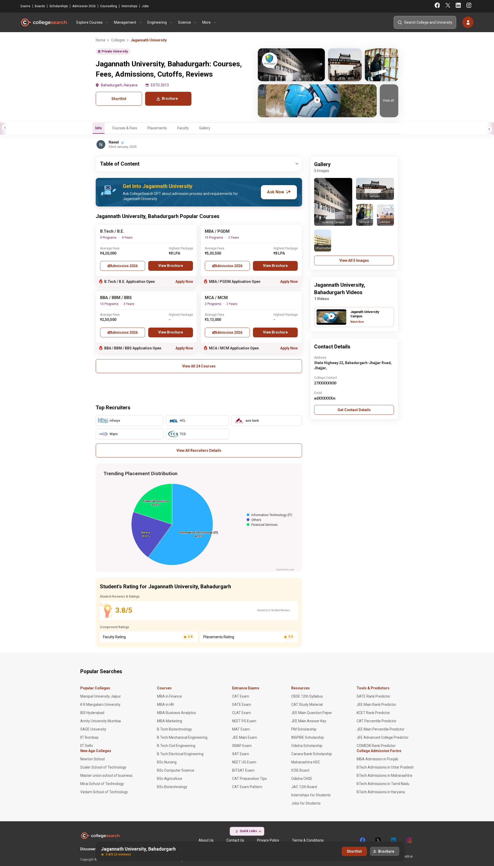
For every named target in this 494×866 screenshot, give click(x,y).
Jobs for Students (306, 803)
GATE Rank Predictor (373, 696)
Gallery (204, 128)
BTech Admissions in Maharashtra (384, 775)
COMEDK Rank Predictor (376, 746)
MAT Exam (241, 729)
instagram (408, 840)
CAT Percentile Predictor (376, 721)
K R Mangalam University (100, 704)
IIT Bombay (89, 737)
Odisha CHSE (301, 779)
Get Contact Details (354, 410)
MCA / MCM (216, 297)
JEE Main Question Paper (311, 713)
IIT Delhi (86, 746)
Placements (157, 128)
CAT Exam (240, 696)
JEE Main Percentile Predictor (380, 729)
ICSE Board (300, 770)
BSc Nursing (167, 762)
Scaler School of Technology (103, 767)
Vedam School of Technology (104, 792)
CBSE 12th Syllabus (307, 696)
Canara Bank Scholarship (311, 754)
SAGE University (93, 729)
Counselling (108, 6)
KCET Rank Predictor (373, 713)
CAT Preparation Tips (249, 779)
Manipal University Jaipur (100, 696)
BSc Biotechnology (172, 787)
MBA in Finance (169, 696)
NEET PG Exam (244, 721)
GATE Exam (241, 704)
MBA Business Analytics (176, 713)
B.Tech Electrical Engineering (180, 754)
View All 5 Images (354, 260)
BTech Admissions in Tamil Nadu (383, 784)
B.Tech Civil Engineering (176, 746)
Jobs (145, 6)
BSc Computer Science (175, 770)
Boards (40, 6)
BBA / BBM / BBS (116, 297)
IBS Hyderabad (92, 713)
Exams (25, 6)
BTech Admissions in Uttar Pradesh (385, 767)
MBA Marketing (169, 721)
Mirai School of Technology (102, 784)
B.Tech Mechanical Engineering (182, 737)
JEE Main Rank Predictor (376, 704)
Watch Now (357, 321)
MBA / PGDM (217, 231)
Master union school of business (106, 775)
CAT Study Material (307, 704)
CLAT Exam (241, 713)
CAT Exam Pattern (247, 787)
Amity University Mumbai (100, 721)
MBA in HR (165, 704)
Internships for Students (311, 795)
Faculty (183, 128)
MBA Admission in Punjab (377, 759)
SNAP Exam (242, 746)
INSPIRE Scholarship (307, 737)
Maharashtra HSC (305, 762)
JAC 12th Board (304, 787)
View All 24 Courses (199, 366)
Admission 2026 (84, 6)
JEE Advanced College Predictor (383, 737)
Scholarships (58, 6)
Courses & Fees (124, 128)
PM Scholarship (303, 729)
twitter (378, 840)
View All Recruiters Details (199, 450)
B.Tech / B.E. (112, 231)
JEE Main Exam (244, 737)
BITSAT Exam (243, 770)
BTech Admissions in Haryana (381, 792)
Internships (129, 6)
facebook (362, 840)
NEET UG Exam (244, 762)
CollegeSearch (44, 22)
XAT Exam (240, 754)
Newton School (92, 759)
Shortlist (118, 99)
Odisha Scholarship (306, 746)
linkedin (393, 840)
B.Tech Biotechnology (174, 729)
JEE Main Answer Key (308, 721)
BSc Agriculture (169, 779)
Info (98, 128)
